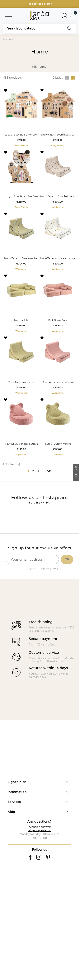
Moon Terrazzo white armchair (57, 258)
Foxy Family (21, 145)
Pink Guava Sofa (57, 320)
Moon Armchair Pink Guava (58, 382)
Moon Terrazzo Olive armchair (21, 258)
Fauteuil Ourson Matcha (58, 443)
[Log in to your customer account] (64, 15)
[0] (71, 15)
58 (49, 471)
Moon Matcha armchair (21, 382)
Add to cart (21, 126)
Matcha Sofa (21, 320)
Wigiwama (58, 207)
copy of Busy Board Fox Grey (21, 134)
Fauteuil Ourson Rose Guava (21, 443)
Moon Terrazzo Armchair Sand (57, 196)
